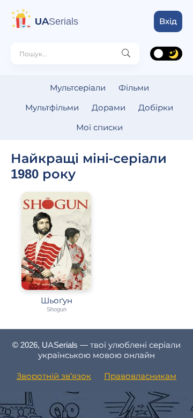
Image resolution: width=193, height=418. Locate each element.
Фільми (133, 88)
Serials (56, 21)
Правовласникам (140, 376)
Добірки (155, 107)
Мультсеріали (78, 88)
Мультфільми (52, 107)
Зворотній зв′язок (54, 376)
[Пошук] (126, 53)
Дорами (108, 107)
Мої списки (99, 127)
